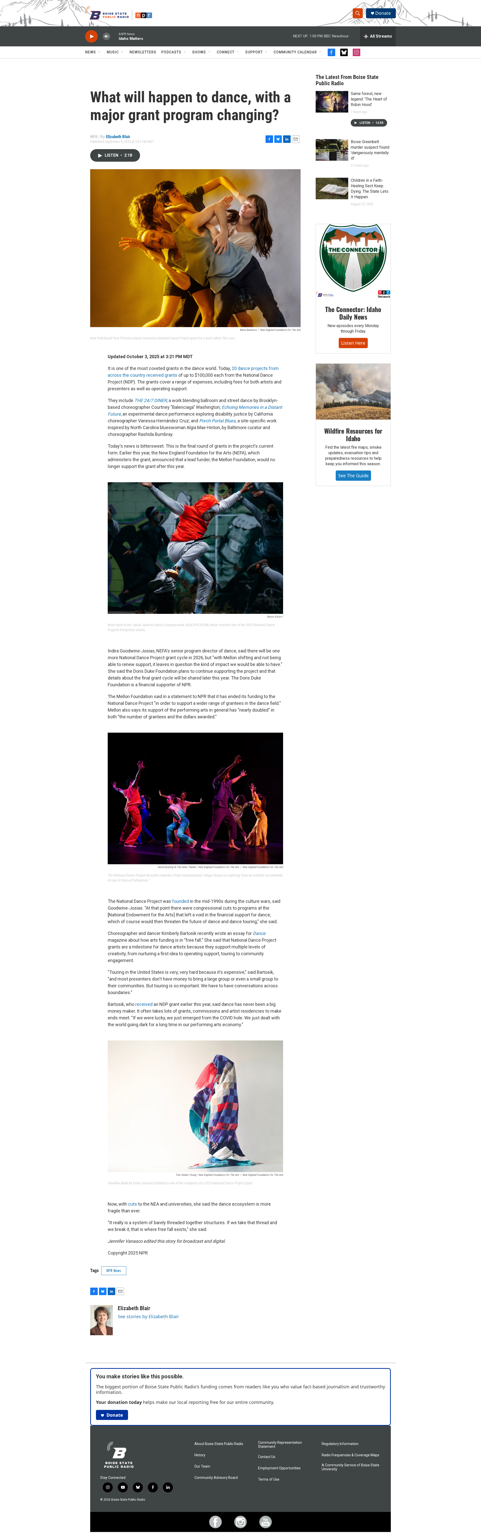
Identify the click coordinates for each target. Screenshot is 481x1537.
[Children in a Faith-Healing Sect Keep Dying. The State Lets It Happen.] (332, 188)
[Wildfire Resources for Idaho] (353, 392)
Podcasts (171, 52)
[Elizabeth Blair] (101, 1320)
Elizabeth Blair (118, 136)
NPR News (113, 1270)
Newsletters (143, 52)
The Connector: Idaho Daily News (353, 313)
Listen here (353, 343)
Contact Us (266, 1457)
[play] (91, 36)
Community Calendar (295, 52)
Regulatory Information (340, 1444)
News (90, 52)
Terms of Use (268, 1479)
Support (254, 52)
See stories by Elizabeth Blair (148, 1316)
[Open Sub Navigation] (100, 52)
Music (113, 52)
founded (180, 901)
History (199, 1455)
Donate (383, 13)
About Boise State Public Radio (218, 1444)
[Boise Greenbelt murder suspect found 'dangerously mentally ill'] (332, 150)
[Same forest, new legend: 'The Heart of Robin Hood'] (332, 102)
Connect (225, 52)
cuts (132, 1204)
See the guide (353, 475)
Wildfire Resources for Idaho (353, 434)
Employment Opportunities (279, 1468)
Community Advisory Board (216, 1478)
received (144, 1004)
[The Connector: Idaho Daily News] (353, 261)
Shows (199, 52)
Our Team (202, 1466)
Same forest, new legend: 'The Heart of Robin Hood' (369, 99)
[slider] (114, 36)
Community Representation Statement (280, 1445)
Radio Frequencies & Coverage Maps (350, 1455)
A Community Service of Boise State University (350, 1467)
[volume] (106, 36)
